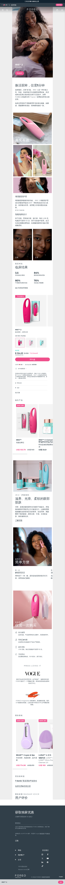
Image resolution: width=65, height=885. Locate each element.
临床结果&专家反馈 (23, 786)
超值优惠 (59, 4)
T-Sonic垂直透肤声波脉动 (26, 781)
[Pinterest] (48, 862)
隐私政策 (42, 833)
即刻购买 (19, 73)
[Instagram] (42, 855)
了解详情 (18, 520)
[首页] (32, 10)
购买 (61, 882)
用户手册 (17, 392)
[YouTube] (48, 858)
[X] (42, 858)
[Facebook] (48, 855)
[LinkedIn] (42, 862)
